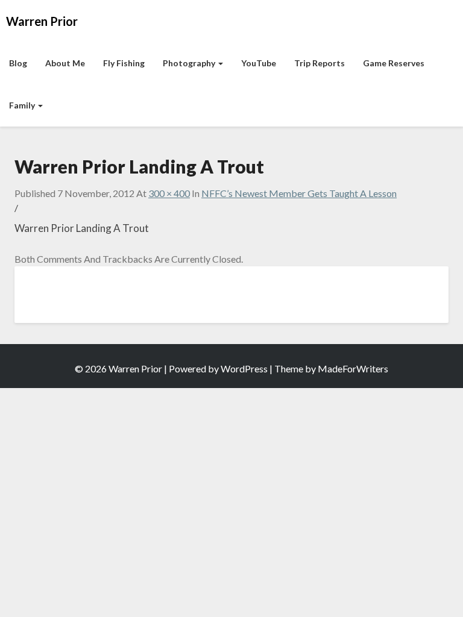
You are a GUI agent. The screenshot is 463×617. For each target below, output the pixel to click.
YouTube (258, 63)
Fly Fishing (124, 63)
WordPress (244, 368)
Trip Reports (319, 63)
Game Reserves (393, 63)
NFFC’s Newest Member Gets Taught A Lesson (299, 193)
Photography (190, 63)
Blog (18, 63)
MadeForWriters (353, 368)
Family (23, 105)
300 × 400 (169, 193)
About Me (65, 63)
